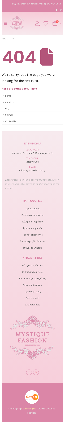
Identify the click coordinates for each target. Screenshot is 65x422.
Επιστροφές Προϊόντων (32, 241)
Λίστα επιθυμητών (32, 284)
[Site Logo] (17, 23)
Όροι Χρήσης (32, 208)
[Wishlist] (46, 23)
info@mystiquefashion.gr (32, 170)
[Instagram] (61, 10)
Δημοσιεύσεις (32, 304)
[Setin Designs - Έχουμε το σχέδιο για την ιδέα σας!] (32, 396)
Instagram (36, 372)
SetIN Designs (28, 408)
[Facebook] (56, 10)
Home (8, 95)
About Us (9, 102)
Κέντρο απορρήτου (32, 221)
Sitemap (9, 114)
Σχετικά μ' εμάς (33, 291)
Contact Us (10, 121)
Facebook (29, 372)
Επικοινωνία (32, 298)
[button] (6, 23)
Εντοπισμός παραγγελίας (32, 278)
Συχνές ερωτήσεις (32, 247)
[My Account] (37, 23)
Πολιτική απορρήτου (32, 215)
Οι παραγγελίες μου (32, 271)
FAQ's (8, 108)
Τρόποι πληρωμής (32, 228)
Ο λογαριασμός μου (32, 265)
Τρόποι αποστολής (32, 234)
